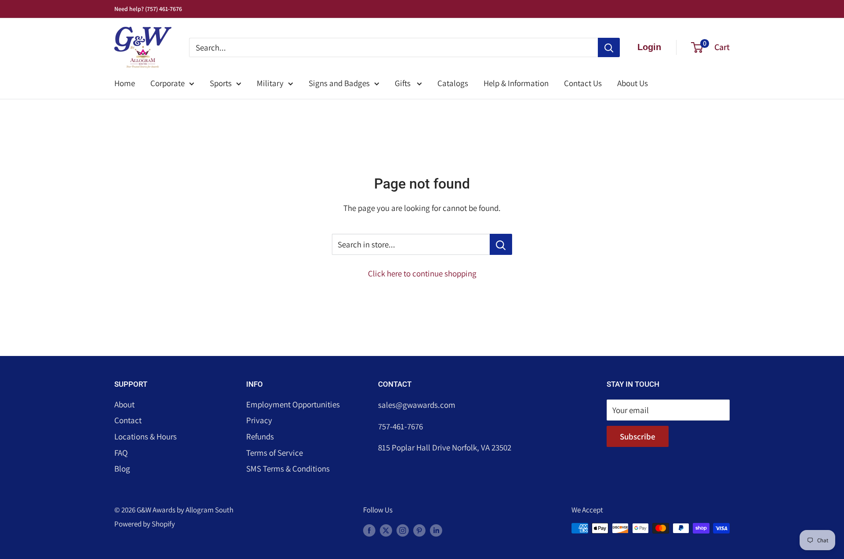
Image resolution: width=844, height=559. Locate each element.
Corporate (167, 83)
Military (270, 83)
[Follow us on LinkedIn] (436, 530)
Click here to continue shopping (422, 273)
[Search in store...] (501, 244)
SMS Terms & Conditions (288, 468)
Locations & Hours (145, 436)
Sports (221, 83)
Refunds (260, 436)
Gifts (403, 83)
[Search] (609, 47)
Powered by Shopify (144, 524)
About (124, 404)
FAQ (121, 452)
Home (124, 83)
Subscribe (637, 436)
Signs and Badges (339, 83)
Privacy (259, 420)
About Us (632, 83)
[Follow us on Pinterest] (419, 530)
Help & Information (516, 83)
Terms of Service (274, 452)
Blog (122, 468)
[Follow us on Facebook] (369, 530)
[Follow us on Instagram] (403, 530)
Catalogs (452, 83)
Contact (128, 420)
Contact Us (583, 83)
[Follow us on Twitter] (386, 530)
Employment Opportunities (293, 404)
